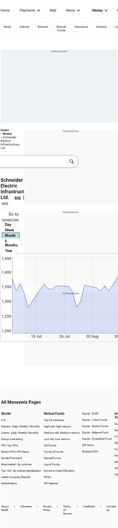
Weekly (23, 426)
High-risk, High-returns (57, 426)
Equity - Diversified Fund (97, 439)
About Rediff (5, 508)
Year (8, 251)
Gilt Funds (50, 445)
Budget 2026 (90, 451)
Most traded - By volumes (16, 464)
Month (10, 235)
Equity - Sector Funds (95, 426)
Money (97, 10)
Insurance (81, 27)
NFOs (47, 477)
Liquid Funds (52, 464)
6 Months (11, 243)
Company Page (10, 219)
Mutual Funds (61, 28)
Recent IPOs (8, 451)
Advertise (26, 506)
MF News (88, 445)
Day (8, 224)
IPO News (23, 451)
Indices (24, 27)
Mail (53, 10)
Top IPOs (12, 445)
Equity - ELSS (90, 413)
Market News (9, 483)
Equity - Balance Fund (95, 432)
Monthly (35, 426)
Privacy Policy (47, 508)
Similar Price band (11, 458)
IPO (3, 445)
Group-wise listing (12, 439)
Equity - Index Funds (94, 420)
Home (5, 10)
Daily (15, 426)
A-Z (3, 420)
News (70, 10)
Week (9, 230)
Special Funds (52, 458)
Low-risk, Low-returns (57, 439)
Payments (27, 10)
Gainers (101, 27)
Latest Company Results (15, 477)
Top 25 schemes (54, 420)
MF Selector (51, 483)
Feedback (89, 506)
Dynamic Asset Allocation (59, 470)
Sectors (43, 27)
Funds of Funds (53, 451)
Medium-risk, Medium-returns (62, 433)
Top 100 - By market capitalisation (21, 470)
